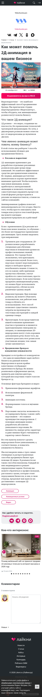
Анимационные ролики (15, 496)
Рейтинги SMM (21, 663)
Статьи (21, 649)
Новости (21, 645)
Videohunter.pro (21, 29)
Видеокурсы (21, 667)
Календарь (21, 660)
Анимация (10, 491)
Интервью (21, 656)
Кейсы (21, 652)
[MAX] (32, 35)
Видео (8, 502)
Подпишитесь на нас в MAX (21, 96)
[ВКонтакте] (9, 35)
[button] (11, 573)
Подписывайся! (10, 516)
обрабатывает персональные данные (15, 683)
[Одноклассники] (27, 35)
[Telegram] (15, 35)
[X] (21, 35)
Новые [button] (4, 627)
